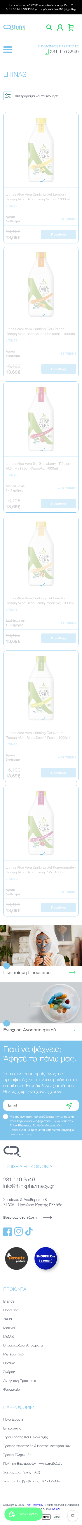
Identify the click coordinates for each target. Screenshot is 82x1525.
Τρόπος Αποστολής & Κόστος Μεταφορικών (37, 1446)
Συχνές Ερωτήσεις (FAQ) (21, 1472)
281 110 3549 (64, 51)
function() (55, 1509)
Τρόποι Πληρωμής (17, 1455)
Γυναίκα (9, 1363)
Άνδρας (9, 1372)
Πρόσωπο (10, 1310)
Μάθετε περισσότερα (41, 945)
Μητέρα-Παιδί (13, 1354)
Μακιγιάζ (9, 1328)
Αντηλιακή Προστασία (19, 1381)
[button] (32, 96)
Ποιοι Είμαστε (13, 1419)
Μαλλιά (8, 1336)
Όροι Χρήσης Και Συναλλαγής (25, 1437)
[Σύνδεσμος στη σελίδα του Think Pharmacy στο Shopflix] (46, 1273)
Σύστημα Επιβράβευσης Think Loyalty (31, 1481)
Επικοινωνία (12, 1428)
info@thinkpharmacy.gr (28, 1186)
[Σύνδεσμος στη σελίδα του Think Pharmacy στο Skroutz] (16, 1270)
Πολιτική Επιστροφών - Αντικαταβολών (32, 1463)
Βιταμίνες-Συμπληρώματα (23, 1345)
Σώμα (7, 1319)
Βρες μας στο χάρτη (20, 1217)
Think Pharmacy (34, 1504)
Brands (8, 1301)
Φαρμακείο (11, 1389)
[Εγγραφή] (68, 1105)
